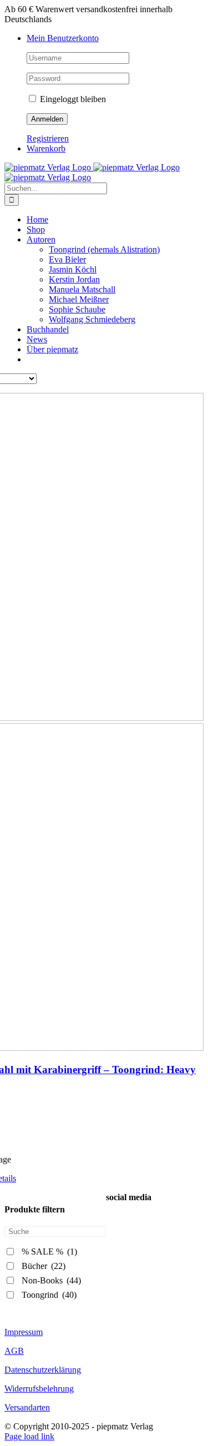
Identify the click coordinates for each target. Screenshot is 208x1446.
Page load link (29, 1436)
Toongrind (49, 1295)
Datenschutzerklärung (42, 1369)
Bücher (43, 1266)
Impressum (23, 1332)
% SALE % (49, 1251)
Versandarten (27, 1407)
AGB (14, 1351)
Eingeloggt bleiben (72, 99)
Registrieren (48, 138)
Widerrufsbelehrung (39, 1388)
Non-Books (51, 1280)
